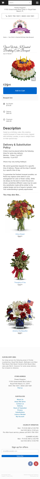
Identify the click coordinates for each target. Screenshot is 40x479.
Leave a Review (20, 414)
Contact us (20, 404)
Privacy (20, 410)
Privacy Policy (9, 476)
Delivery (20, 406)
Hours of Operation (20, 408)
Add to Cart (20, 91)
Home (5, 37)
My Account (20, 416)
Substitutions (20, 412)
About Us (20, 399)
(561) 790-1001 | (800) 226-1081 (20, 16)
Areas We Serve (20, 401)
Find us (20, 388)
